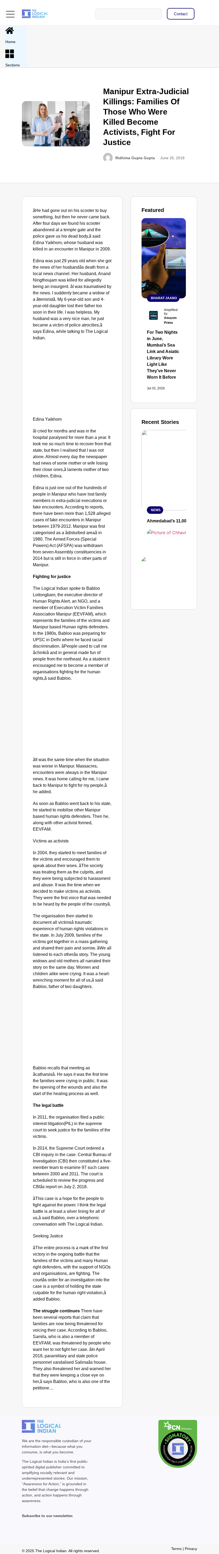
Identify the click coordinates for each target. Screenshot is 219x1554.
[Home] (9, 30)
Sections (12, 65)
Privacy (191, 1549)
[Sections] (9, 54)
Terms (176, 1549)
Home (10, 42)
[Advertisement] (72, 380)
